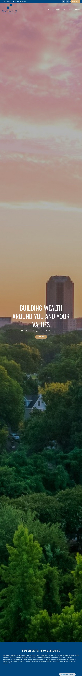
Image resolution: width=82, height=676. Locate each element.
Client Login (75, 1)
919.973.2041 (7, 1)
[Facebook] (68, 1)
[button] (49, 9)
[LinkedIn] (63, 1)
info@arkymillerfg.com (20, 1)
